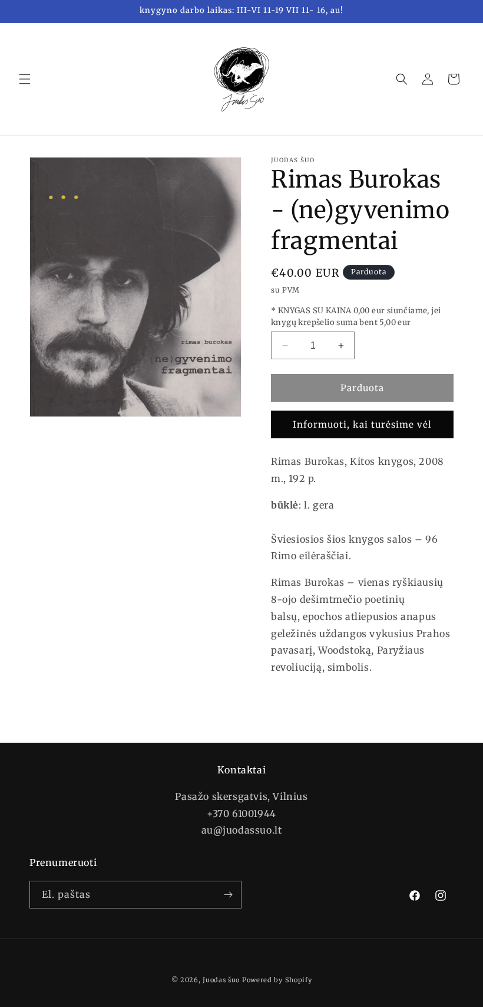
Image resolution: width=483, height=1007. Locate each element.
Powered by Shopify (277, 980)
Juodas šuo (221, 980)
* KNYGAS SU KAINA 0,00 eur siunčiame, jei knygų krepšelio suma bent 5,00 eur (356, 316)
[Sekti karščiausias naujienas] (228, 894)
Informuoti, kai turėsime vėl (362, 424)
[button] (25, 79)
